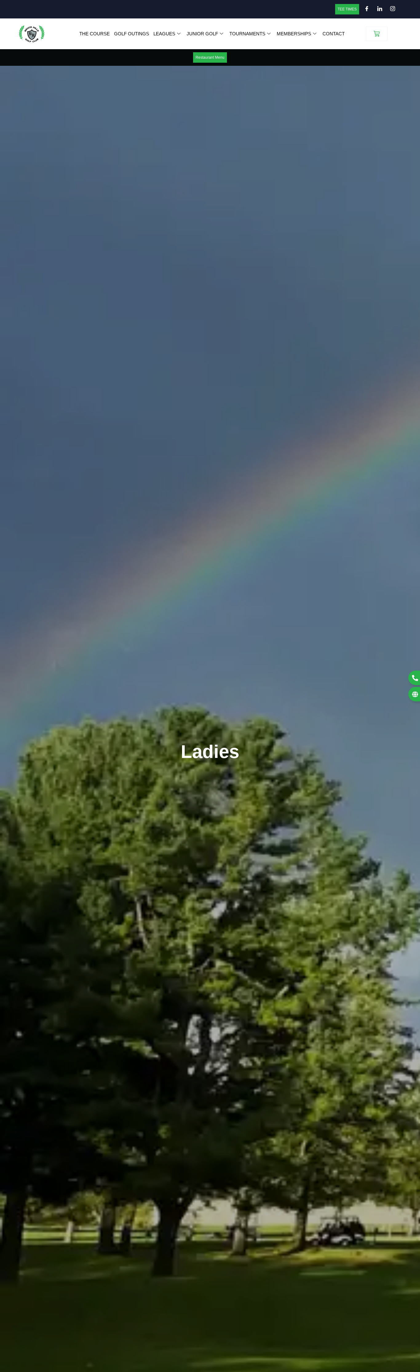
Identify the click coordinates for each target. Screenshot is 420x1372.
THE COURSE (94, 33)
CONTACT (334, 33)
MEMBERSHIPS (294, 33)
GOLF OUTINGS (131, 33)
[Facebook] (365, 9)
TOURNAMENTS (247, 33)
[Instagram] (390, 9)
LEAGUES (164, 33)
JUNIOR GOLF (202, 33)
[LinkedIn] (378, 9)
